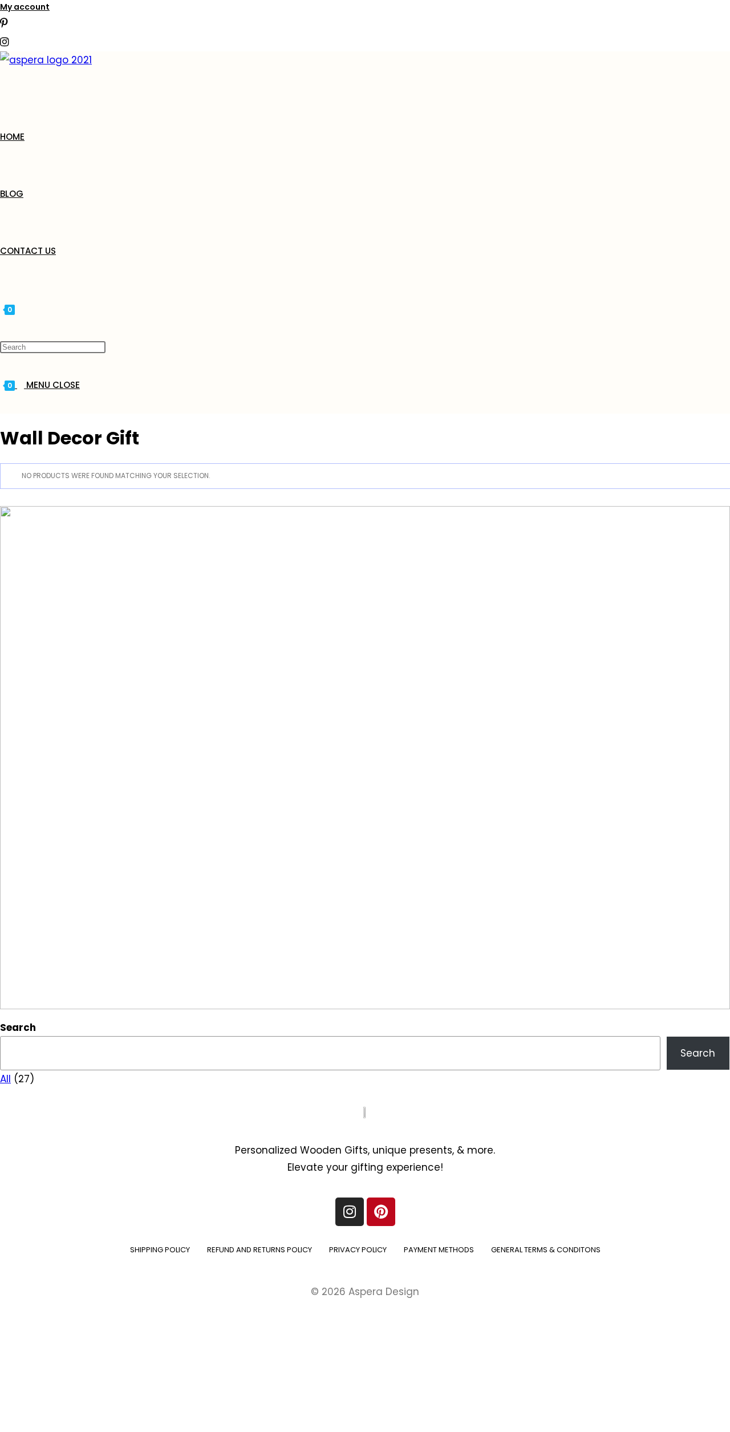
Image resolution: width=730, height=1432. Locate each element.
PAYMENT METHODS (439, 1249)
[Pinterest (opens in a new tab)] (4, 23)
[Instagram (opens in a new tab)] (4, 42)
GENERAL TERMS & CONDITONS (546, 1249)
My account (25, 7)
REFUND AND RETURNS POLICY (259, 1249)
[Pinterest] (381, 1212)
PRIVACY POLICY (358, 1249)
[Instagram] (349, 1212)
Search (18, 1027)
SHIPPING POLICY (160, 1249)
